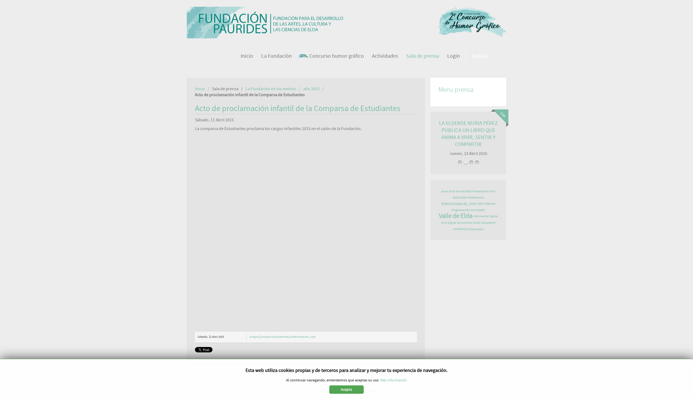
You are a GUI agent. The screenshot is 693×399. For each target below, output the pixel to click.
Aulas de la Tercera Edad (456, 191)
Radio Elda (459, 197)
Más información (393, 380)
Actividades (477, 210)
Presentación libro (483, 191)
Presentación (475, 197)
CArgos (253, 337)
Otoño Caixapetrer (484, 223)
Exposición (476, 229)
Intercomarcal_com (303, 337)
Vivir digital (448, 223)
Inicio (200, 88)
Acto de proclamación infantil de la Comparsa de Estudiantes (297, 108)
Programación (461, 210)
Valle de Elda (455, 216)
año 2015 (311, 88)
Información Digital (485, 216)
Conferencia (460, 229)
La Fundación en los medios (271, 88)
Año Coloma (486, 204)
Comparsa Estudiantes (274, 337)
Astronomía (464, 223)
